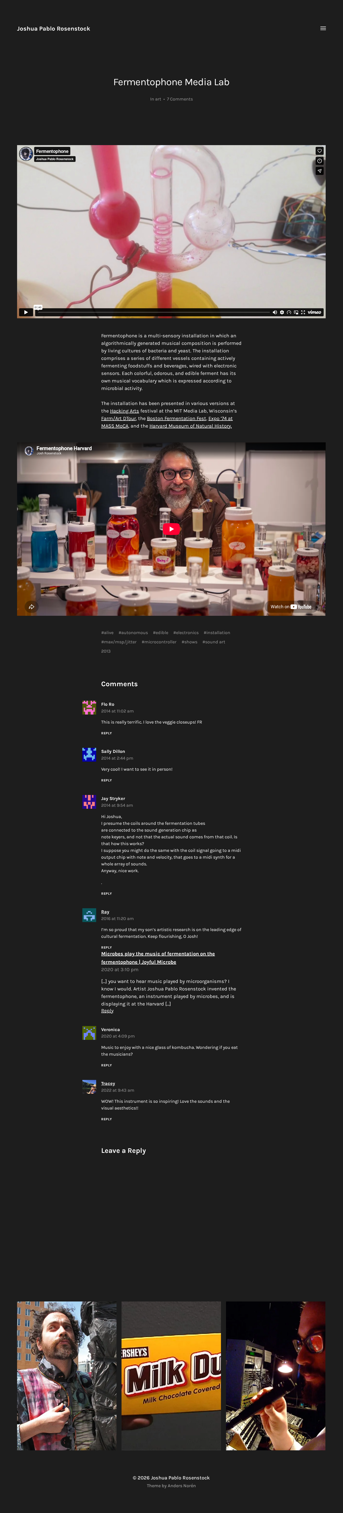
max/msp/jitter (120, 642)
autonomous (134, 632)
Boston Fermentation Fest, (177, 418)
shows (190, 642)
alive (108, 632)
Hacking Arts (124, 411)
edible (162, 632)
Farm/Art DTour (118, 418)
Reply (106, 733)
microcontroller (160, 642)
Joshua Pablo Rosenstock (53, 28)
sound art (215, 642)
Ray (105, 912)
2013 (106, 651)
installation (218, 632)
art (158, 99)
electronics (187, 632)
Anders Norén (182, 1485)
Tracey (108, 1083)
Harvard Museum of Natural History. (190, 426)
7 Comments (180, 99)
